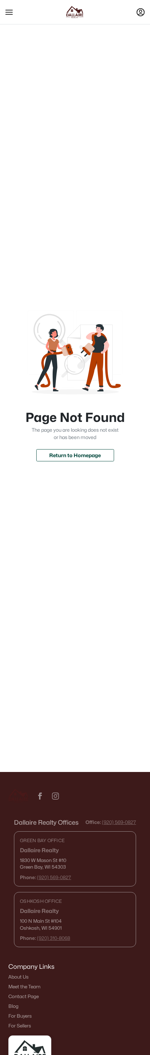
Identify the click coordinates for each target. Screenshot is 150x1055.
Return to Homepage (75, 455)
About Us (18, 977)
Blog (13, 1006)
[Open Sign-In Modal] (140, 12)
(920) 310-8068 (53, 938)
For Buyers (20, 1016)
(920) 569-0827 (119, 822)
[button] (9, 12)
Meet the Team (24, 986)
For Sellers (19, 1025)
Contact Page (23, 996)
